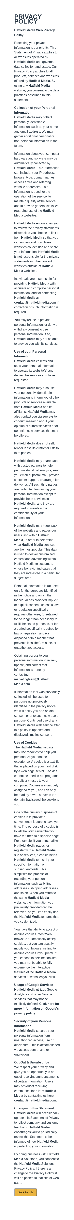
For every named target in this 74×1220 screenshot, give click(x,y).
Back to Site (25, 1192)
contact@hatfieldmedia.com (35, 302)
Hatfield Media (24, 30)
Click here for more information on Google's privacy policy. (36, 1008)
